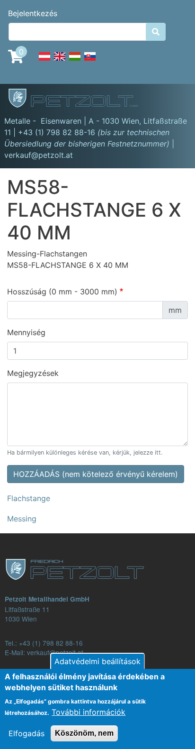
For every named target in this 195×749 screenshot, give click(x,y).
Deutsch (44, 61)
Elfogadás (26, 733)
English (59, 61)
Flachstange (28, 498)
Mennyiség (26, 332)
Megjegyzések (33, 373)
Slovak (90, 61)
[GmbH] (79, 99)
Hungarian (74, 61)
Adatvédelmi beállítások (97, 661)
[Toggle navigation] (174, 99)
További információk (88, 712)
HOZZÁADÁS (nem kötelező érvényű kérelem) (95, 474)
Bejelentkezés (32, 13)
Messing (21, 518)
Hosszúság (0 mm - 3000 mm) (62, 291)
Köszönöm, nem (84, 733)
